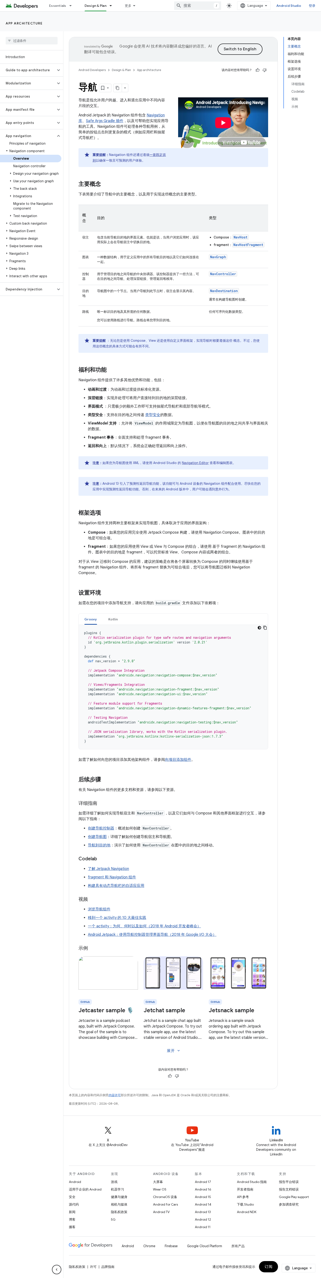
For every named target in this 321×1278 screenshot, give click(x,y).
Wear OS (159, 1189)
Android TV (161, 1212)
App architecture (24, 23)
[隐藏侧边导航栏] (56, 1269)
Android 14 (203, 1204)
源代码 (74, 1204)
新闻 (72, 1212)
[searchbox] (32, 40)
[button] (28, 70)
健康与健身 (119, 1197)
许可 (93, 1267)
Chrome (149, 1246)
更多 (128, 6)
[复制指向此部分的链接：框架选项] (105, 513)
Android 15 (203, 1197)
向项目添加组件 (178, 759)
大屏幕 (158, 1182)
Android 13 (203, 1212)
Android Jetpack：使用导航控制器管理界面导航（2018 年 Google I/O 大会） (152, 934)
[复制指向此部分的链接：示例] (92, 948)
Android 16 (203, 1189)
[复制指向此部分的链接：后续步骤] (105, 780)
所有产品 (238, 1246)
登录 (312, 6)
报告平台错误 (289, 1182)
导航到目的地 (99, 845)
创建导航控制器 (101, 828)
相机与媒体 (119, 1204)
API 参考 (243, 1197)
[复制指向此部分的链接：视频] (92, 899)
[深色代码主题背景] (259, 628)
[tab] (91, 619)
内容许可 (115, 1095)
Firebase (171, 1246)
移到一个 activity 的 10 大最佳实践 (117, 917)
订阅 (268, 1266)
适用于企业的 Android (85, 1189)
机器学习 (117, 1189)
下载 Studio (245, 1204)
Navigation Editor (195, 463)
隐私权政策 (119, 1212)
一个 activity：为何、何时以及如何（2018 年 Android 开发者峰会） (144, 926)
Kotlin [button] (113, 619)
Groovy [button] (90, 619)
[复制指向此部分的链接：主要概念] (105, 184)
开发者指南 (245, 1189)
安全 (72, 1197)
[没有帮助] (264, 70)
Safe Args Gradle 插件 (104, 121)
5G (113, 1219)
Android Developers (92, 70)
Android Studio (288, 6)
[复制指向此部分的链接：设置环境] (105, 593)
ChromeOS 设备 (165, 1197)
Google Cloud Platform (204, 1246)
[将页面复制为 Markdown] (118, 88)
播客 (72, 1227)
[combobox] (197, 5)
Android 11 (203, 1227)
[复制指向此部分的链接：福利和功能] (111, 370)
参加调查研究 (289, 1204)
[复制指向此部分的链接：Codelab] (101, 859)
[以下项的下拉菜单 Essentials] (72, 5)
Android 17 (203, 1182)
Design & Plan (95, 6)
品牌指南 (107, 1267)
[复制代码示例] (265, 628)
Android (75, 1182)
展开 (174, 1050)
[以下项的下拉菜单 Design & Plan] (112, 5)
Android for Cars (165, 1204)
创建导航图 (97, 836)
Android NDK (246, 1212)
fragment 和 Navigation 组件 (112, 877)
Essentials (57, 6)
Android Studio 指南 (252, 1182)
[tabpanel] (173, 687)
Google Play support (294, 1197)
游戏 (114, 1182)
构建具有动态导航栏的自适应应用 (116, 885)
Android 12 (203, 1219)
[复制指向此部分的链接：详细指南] (102, 803)
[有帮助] (257, 70)
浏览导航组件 (99, 909)
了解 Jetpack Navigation (108, 868)
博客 (72, 1219)
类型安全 (152, 415)
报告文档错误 (289, 1189)
